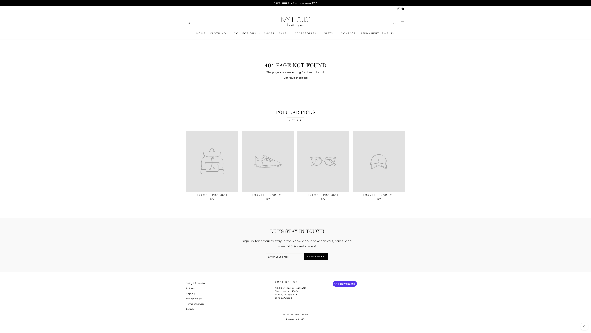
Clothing (218, 33)
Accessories (306, 33)
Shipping (191, 293)
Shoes (269, 33)
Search (190, 308)
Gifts (329, 33)
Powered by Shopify (295, 319)
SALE (283, 33)
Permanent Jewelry (377, 33)
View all (295, 120)
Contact (348, 33)
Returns (190, 288)
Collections (245, 33)
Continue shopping (295, 77)
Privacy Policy (194, 298)
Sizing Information (196, 283)
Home (200, 33)
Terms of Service (195, 303)
